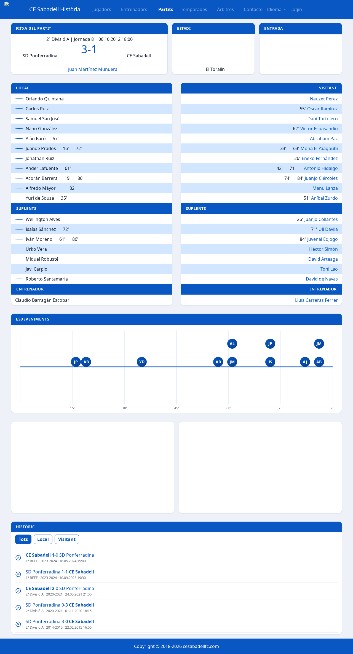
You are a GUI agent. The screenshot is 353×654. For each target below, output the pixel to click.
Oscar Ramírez (322, 109)
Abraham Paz (324, 138)
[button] (162, 9)
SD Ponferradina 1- (60, 572)
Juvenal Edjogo (322, 239)
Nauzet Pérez (324, 99)
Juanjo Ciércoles (321, 178)
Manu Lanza (325, 188)
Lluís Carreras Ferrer (316, 300)
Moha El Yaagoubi (319, 148)
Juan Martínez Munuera (92, 69)
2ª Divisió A (35, 594)
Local (43, 539)
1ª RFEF (32, 560)
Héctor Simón (323, 249)
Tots (23, 539)
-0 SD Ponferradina (60, 555)
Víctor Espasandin (319, 129)
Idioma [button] (275, 9)
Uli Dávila (328, 229)
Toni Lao (329, 269)
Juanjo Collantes (321, 219)
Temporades (194, 9)
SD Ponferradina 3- (60, 621)
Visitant (67, 539)
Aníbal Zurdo (324, 198)
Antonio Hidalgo (321, 168)
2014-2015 (54, 627)
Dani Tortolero (322, 119)
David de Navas (322, 279)
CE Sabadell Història (54, 9)
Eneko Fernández (320, 158)
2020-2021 (54, 594)
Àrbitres (225, 9)
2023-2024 (48, 560)
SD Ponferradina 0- (60, 605)
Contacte (253, 9)
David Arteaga (323, 259)
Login (296, 9)
